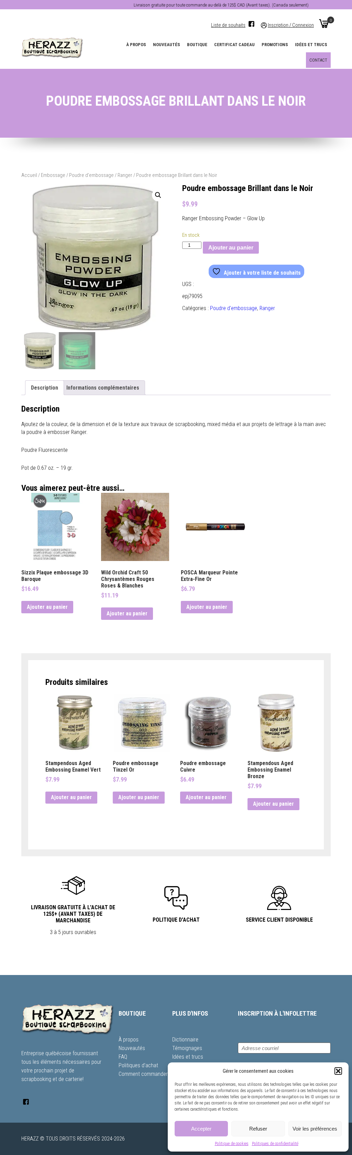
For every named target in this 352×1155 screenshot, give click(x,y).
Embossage (53, 175)
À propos (136, 44)
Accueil (29, 175)
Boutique (197, 44)
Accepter (201, 1129)
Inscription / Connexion (291, 25)
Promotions (275, 44)
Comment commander (143, 1074)
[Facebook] (251, 24)
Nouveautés (166, 44)
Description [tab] (44, 387)
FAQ (123, 1056)
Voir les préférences (315, 1129)
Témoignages (187, 1048)
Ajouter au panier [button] (47, 607)
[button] (338, 1071)
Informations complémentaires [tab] (102, 387)
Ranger (125, 175)
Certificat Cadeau (234, 44)
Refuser (258, 1129)
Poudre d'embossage (91, 175)
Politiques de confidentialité (275, 1143)
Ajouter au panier (230, 248)
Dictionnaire (185, 1039)
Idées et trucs (311, 44)
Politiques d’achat (138, 1065)
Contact (318, 60)
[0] (324, 23)
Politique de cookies (232, 1143)
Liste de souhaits (228, 25)
